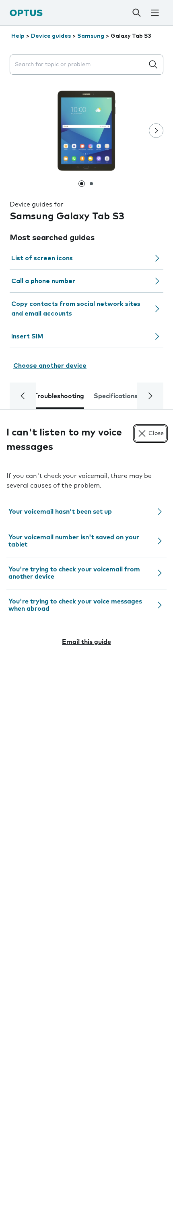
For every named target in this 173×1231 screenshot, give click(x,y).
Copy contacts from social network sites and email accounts (75, 309)
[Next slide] (156, 131)
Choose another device (49, 365)
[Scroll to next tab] (150, 396)
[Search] (136, 12)
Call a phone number (43, 281)
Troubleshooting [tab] (59, 396)
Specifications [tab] (116, 396)
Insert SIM (27, 336)
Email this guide (86, 642)
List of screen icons (42, 258)
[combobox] (78, 65)
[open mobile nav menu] (154, 12)
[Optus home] (26, 12)
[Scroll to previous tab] (23, 396)
